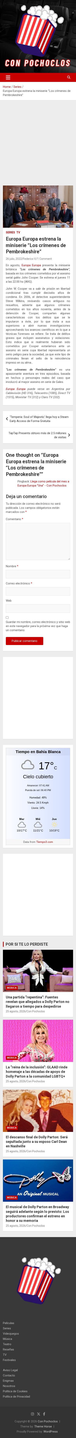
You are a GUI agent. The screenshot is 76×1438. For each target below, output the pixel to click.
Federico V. (29, 258)
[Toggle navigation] (8, 77)
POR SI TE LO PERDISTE (27, 944)
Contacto (9, 1375)
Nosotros (9, 1386)
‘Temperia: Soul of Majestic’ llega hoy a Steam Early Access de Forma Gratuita (39, 419)
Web (8, 600)
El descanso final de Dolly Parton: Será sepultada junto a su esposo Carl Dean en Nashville (37, 1141)
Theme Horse (43, 1426)
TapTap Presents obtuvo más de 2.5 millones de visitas (37, 435)
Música (12, 987)
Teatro (7, 1344)
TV (18, 232)
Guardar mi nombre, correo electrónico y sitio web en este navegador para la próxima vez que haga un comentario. (38, 626)
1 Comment (44, 258)
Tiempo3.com (44, 841)
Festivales (9, 1360)
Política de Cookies (15, 1391)
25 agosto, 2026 (16, 1011)
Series (10, 232)
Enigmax (8, 1380)
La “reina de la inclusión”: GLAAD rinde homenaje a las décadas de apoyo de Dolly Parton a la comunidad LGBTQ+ (36, 1071)
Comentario (14, 519)
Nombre (12, 566)
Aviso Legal (10, 1370)
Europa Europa (31, 265)
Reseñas (8, 1349)
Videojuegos (11, 1333)
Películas (8, 1323)
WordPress (50, 1431)
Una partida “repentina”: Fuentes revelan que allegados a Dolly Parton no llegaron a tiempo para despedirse (37, 1001)
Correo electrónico (19, 583)
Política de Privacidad (16, 1396)
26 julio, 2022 (14, 258)
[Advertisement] (38, 146)
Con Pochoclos (36, 1011)
